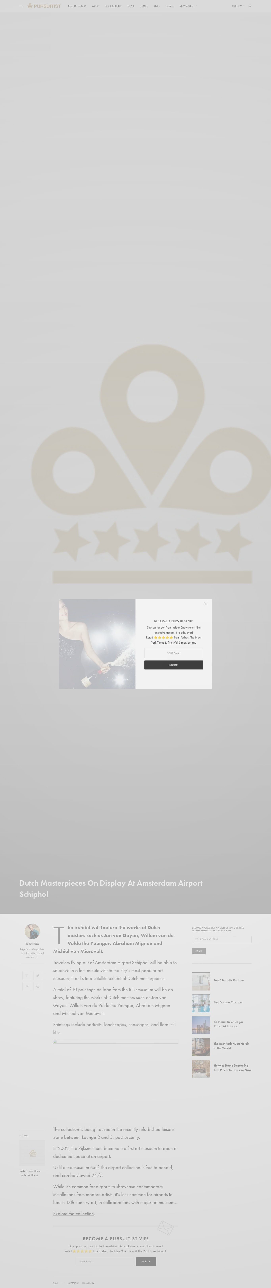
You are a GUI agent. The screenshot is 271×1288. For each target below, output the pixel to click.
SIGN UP (174, 665)
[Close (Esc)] (207, 604)
